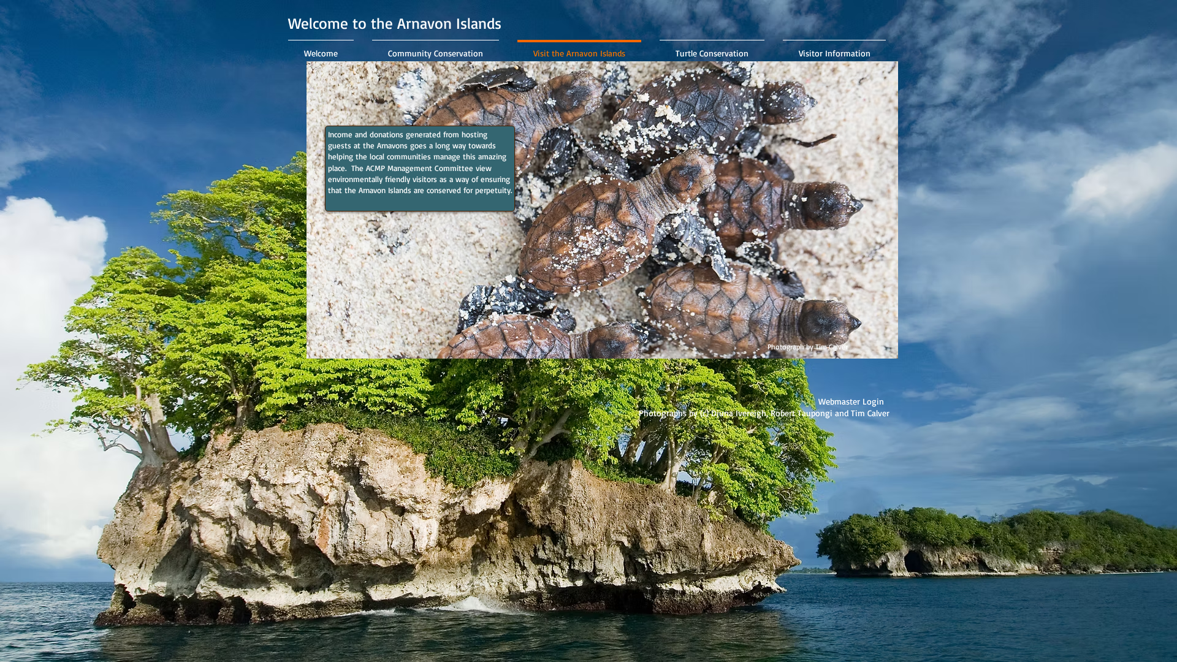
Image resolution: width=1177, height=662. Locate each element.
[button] (706, 412)
